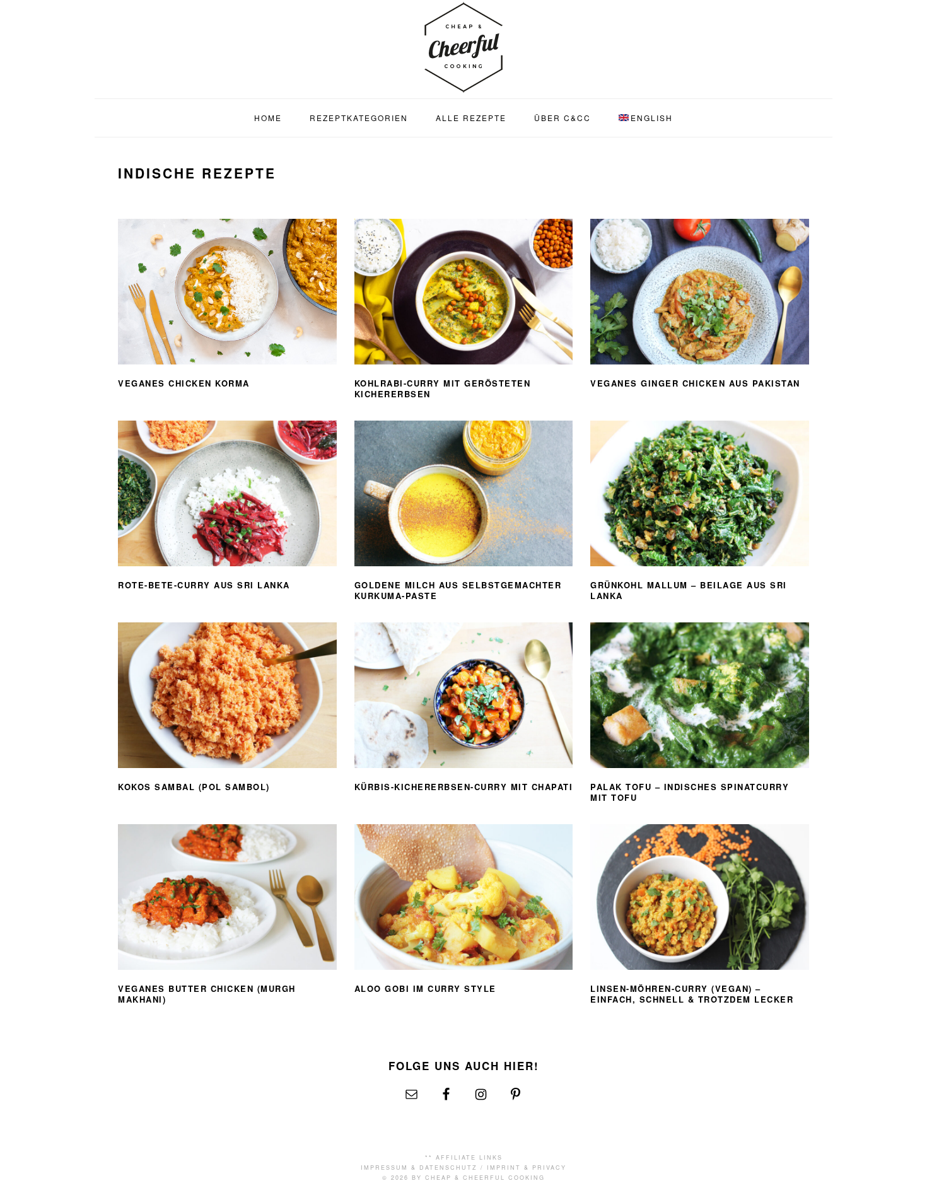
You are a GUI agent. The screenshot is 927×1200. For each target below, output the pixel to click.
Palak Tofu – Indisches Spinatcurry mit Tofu (689, 792)
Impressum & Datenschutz (419, 1167)
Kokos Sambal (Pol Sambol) (194, 787)
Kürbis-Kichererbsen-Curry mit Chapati (463, 787)
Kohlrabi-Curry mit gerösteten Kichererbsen (442, 388)
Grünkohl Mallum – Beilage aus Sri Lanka (688, 590)
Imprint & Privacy (526, 1167)
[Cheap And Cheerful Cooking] (463, 85)
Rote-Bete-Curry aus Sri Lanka (204, 585)
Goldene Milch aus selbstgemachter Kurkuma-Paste (458, 590)
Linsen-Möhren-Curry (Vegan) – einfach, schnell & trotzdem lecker (691, 993)
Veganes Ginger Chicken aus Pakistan (695, 383)
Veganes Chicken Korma (184, 383)
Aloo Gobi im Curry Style (425, 988)
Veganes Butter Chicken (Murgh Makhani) (207, 993)
